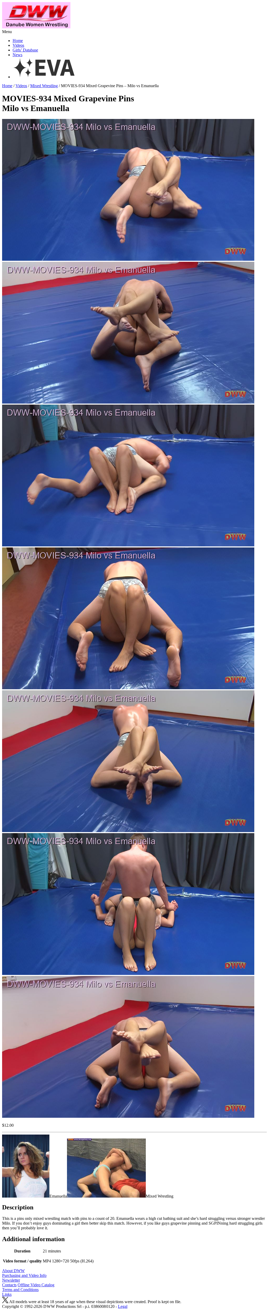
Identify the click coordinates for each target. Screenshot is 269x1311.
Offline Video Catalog (36, 1285)
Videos (18, 45)
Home (18, 40)
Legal (122, 1306)
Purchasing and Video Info (24, 1275)
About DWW (13, 1270)
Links (7, 1294)
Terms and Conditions (20, 1289)
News (17, 55)
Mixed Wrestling (44, 85)
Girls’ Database (25, 50)
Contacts (9, 1285)
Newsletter (11, 1280)
